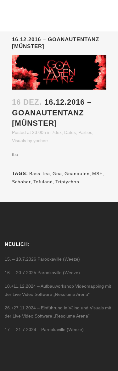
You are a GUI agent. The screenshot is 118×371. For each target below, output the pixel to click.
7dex (57, 132)
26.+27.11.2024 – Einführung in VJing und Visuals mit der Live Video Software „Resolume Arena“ (58, 311)
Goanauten (77, 173)
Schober (21, 181)
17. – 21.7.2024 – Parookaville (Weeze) (44, 329)
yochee (40, 140)
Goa (57, 173)
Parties (85, 132)
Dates (70, 132)
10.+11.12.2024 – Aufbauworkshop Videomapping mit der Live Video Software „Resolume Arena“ (58, 290)
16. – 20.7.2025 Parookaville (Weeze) (42, 272)
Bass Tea (39, 173)
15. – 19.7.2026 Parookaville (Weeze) (42, 259)
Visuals (19, 140)
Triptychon (67, 181)
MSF (97, 173)
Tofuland (43, 181)
